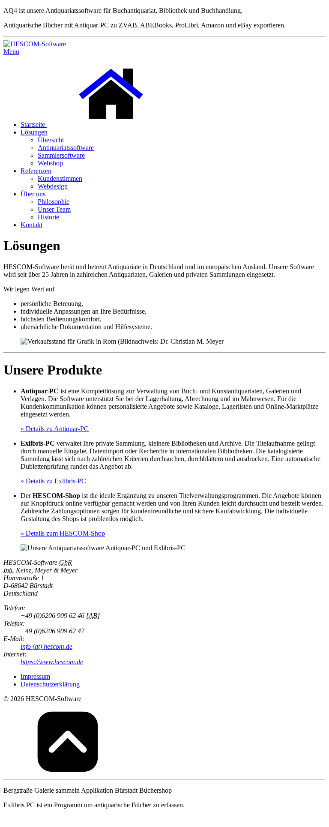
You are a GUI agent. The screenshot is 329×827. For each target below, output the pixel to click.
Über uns (33, 194)
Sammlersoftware (61, 155)
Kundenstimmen (60, 178)
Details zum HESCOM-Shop (63, 533)
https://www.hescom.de (52, 661)
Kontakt (31, 224)
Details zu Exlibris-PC (53, 481)
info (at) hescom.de (46, 646)
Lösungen (34, 132)
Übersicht (51, 140)
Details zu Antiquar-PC (55, 428)
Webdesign (53, 186)
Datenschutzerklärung (50, 684)
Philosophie (53, 201)
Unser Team (54, 209)
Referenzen (36, 170)
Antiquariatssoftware (66, 147)
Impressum (35, 676)
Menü (11, 51)
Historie (48, 217)
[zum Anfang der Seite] (67, 771)
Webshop (50, 163)
